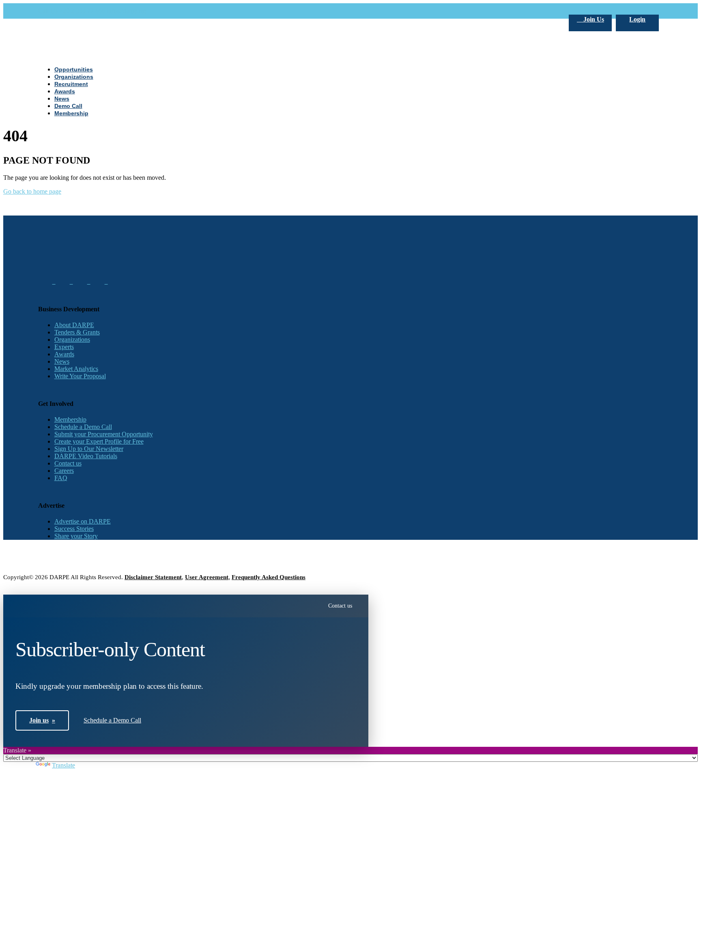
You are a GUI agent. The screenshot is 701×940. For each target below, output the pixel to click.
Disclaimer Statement (153, 577)
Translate (63, 765)
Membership (70, 419)
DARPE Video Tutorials (85, 456)
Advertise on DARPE (82, 521)
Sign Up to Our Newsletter (88, 448)
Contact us (68, 463)
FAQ (60, 477)
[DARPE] (350, 381)
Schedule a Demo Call (83, 426)
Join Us (593, 19)
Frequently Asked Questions (268, 577)
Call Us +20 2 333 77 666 (71, 10)
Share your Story (76, 536)
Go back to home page (32, 191)
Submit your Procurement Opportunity (103, 434)
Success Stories (74, 528)
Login (637, 19)
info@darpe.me (126, 10)
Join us (42, 720)
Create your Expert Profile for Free (99, 441)
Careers (64, 470)
